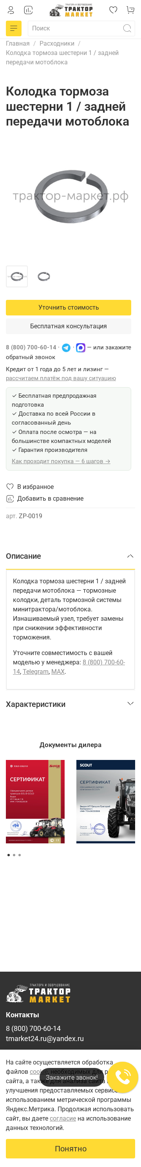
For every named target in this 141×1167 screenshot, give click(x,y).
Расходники (57, 43)
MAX (58, 671)
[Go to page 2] (14, 855)
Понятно (71, 1148)
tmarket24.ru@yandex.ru (45, 1039)
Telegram (36, 671)
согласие (63, 1118)
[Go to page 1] (8, 855)
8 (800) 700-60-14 (31, 347)
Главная (18, 43)
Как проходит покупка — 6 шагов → (61, 461)
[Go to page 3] (19, 855)
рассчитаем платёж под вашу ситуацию (61, 378)
